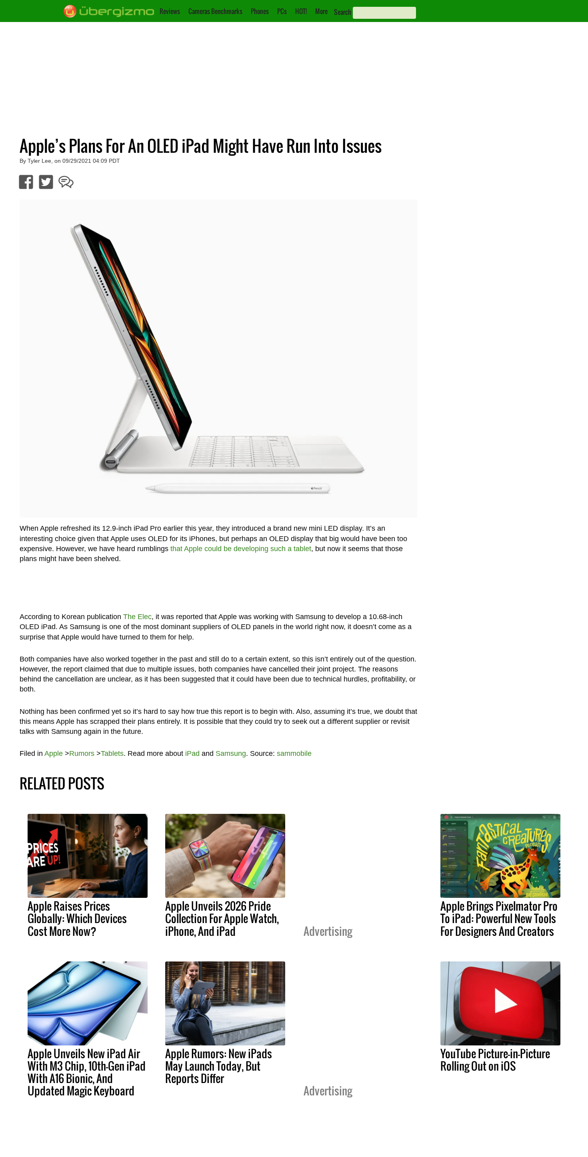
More (321, 11)
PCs (282, 11)
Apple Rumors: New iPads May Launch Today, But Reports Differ (218, 1065)
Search (342, 12)
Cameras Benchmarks (215, 11)
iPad (192, 753)
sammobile (294, 753)
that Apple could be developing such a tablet (240, 549)
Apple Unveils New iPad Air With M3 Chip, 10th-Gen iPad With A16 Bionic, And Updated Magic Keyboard (87, 1072)
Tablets (112, 753)
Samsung (231, 753)
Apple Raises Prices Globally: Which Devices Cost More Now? (77, 918)
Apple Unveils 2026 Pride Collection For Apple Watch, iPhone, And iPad (222, 918)
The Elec (137, 617)
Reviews (170, 11)
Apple (53, 753)
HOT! (301, 11)
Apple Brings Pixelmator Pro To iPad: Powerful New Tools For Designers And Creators (499, 918)
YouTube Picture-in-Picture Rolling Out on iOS (495, 1059)
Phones (260, 11)
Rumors (81, 753)
